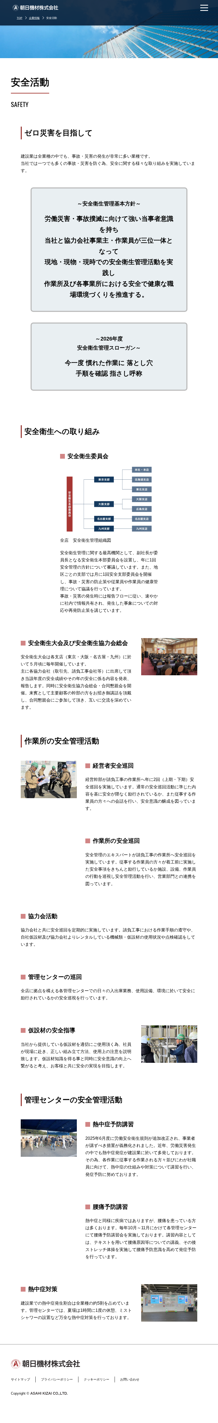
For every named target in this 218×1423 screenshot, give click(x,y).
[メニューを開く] (204, 8)
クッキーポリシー (96, 1379)
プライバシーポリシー (57, 1379)
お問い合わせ (129, 1379)
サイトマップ (20, 1379)
